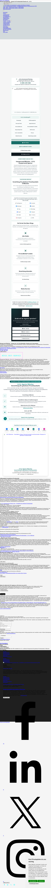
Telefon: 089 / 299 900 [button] (7, 668)
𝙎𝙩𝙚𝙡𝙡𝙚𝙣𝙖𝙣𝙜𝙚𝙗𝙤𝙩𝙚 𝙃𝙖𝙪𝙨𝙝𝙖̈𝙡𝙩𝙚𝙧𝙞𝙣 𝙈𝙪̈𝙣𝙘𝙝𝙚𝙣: (14, 689)
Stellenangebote (6, 652)
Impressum (5, 655)
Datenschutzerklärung (7, 656)
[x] (11, 885)
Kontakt (4, 651)
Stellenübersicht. (24, 695)
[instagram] (14, 885)
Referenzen (5, 682)
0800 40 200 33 (6, 697)
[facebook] (4, 885)
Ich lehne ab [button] (41, 881)
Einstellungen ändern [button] (34, 883)
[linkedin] (7, 885)
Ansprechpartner (6, 654)
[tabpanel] (25, 653)
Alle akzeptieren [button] (32, 881)
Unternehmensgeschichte (8, 684)
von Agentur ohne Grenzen (18, 684)
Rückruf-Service (6, 653)
